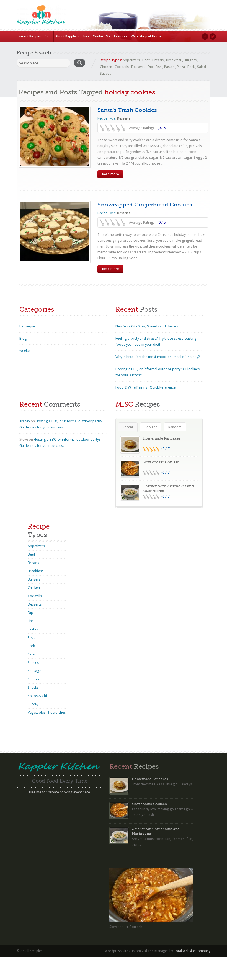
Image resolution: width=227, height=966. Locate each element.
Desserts (138, 67)
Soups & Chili (38, 696)
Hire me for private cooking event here (59, 792)
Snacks (33, 687)
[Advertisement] (59, 835)
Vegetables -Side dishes (47, 712)
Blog (48, 36)
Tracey (24, 421)
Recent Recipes (30, 36)
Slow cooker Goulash (161, 462)
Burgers (190, 60)
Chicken (106, 67)
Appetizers (131, 60)
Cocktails (122, 67)
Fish (159, 67)
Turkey (33, 704)
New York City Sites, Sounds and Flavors (146, 326)
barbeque (27, 326)
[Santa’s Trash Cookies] (54, 136)
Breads (158, 60)
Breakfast (173, 60)
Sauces (105, 73)
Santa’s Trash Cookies (127, 110)
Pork (191, 67)
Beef (146, 60)
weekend (26, 351)
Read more (110, 174)
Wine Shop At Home (146, 36)
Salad (201, 67)
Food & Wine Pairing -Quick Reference (145, 387)
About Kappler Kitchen (72, 36)
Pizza (181, 67)
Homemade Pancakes (161, 438)
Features (120, 36)
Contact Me (101, 36)
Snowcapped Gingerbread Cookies (144, 204)
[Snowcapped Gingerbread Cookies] (54, 231)
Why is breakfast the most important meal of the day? (157, 357)
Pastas (169, 67)
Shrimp (33, 679)
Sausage (34, 671)
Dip (150, 67)
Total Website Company (192, 951)
